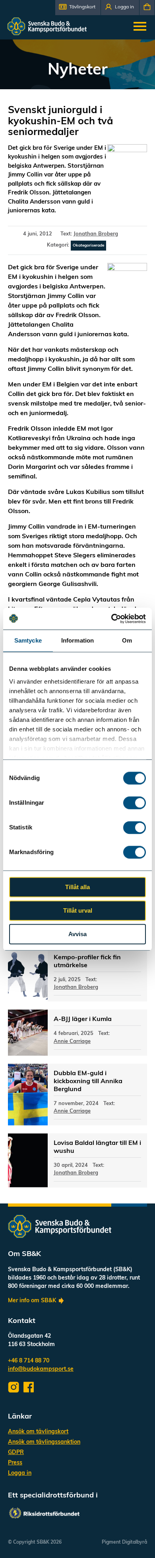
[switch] (134, 802)
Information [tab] (77, 640)
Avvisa (77, 934)
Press (15, 1463)
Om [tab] (127, 640)
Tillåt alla (77, 887)
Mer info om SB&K (32, 1301)
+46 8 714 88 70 (28, 1361)
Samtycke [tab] (28, 640)
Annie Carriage (72, 1041)
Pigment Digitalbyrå (124, 1542)
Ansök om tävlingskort (38, 1432)
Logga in (19, 1473)
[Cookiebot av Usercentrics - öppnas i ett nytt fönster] (111, 618)
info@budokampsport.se (41, 1369)
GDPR (16, 1453)
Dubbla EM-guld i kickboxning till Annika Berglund (88, 1081)
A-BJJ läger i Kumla (83, 1019)
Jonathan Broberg (96, 234)
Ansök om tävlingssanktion (44, 1442)
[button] (78, 7)
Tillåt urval (77, 910)
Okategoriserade (88, 245)
